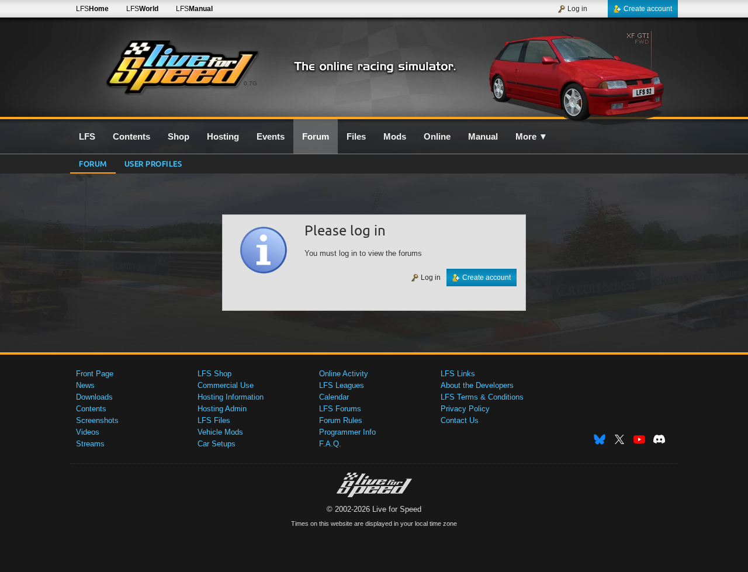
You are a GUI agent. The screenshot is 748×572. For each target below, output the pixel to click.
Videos (87, 432)
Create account (648, 9)
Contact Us (460, 420)
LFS (92, 9)
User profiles (153, 163)
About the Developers (477, 385)
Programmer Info (347, 432)
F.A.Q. (330, 443)
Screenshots (97, 420)
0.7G (250, 83)
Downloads (94, 397)
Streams (90, 443)
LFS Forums (340, 408)
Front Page (94, 373)
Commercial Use (226, 385)
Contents (91, 408)
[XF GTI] (578, 74)
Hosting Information (231, 397)
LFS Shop (214, 373)
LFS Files (214, 420)
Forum (93, 163)
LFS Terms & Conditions (482, 397)
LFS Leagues (341, 385)
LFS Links (458, 373)
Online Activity (343, 373)
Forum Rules (340, 420)
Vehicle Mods (220, 432)
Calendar (334, 397)
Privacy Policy (465, 408)
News (85, 385)
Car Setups (217, 443)
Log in (577, 9)
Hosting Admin (222, 408)
